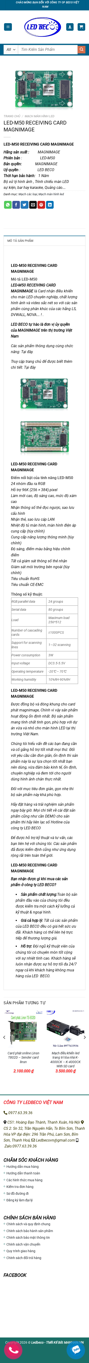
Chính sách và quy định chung (28, 1224)
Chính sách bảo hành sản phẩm (29, 1231)
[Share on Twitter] (24, 205)
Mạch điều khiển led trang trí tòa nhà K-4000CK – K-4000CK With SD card (65, 1059)
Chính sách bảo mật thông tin (28, 1237)
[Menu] (8, 27)
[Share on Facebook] (16, 205)
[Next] (84, 1046)
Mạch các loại (28, 194)
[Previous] (4, 1046)
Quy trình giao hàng (20, 1251)
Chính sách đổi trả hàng (23, 1258)
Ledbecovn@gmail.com (55, 1140)
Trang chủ (12, 116)
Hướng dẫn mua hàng (22, 1166)
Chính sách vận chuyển (23, 1244)
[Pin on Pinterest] (41, 205)
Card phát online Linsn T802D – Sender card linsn (23, 1057)
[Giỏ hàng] (81, 27)
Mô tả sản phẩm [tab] (20, 240)
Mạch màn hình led (39, 116)
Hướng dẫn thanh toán (23, 1173)
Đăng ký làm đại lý (19, 1200)
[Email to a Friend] (33, 205)
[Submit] (81, 49)
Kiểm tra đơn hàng (19, 1187)
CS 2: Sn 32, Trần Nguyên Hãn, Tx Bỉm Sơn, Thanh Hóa (44, 1131)
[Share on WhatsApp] (8, 205)
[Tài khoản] (70, 27)
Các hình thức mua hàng (24, 1180)
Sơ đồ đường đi (17, 1193)
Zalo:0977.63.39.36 (20, 1146)
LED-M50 (19, 690)
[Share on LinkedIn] (50, 205)
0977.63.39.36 (20, 1113)
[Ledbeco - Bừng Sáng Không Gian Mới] (42, 27)
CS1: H (12, 1122)
